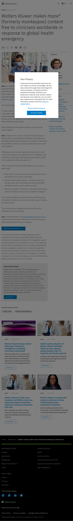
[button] (3, 47)
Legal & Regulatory (43, 467)
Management (6, 460)
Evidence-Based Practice (23, 311)
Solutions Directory (43, 448)
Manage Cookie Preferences (36, 108)
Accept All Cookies (36, 113)
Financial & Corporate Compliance (49, 464)
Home (4, 439)
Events (4, 467)
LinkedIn (15, 495)
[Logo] (10, 3)
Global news (7, 311)
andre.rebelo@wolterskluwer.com (60, 85)
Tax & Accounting (43, 456)
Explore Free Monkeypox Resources (13, 228)
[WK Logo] (9, 502)
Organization (6, 456)
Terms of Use (6, 513)
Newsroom (11, 439)
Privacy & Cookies (19, 513)
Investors (5, 481)
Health (39, 452)
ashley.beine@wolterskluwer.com (33, 217)
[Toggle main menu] (70, 3)
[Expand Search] (58, 3)
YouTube (21, 495)
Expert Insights (6, 474)
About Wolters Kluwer (9, 448)
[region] (36, 95)
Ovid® (11, 99)
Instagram (9, 495)
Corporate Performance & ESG (47, 460)
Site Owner (5, 485)
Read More (9, 368)
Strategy (4, 452)
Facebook (3, 495)
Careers (4, 477)
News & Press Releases (9, 464)
